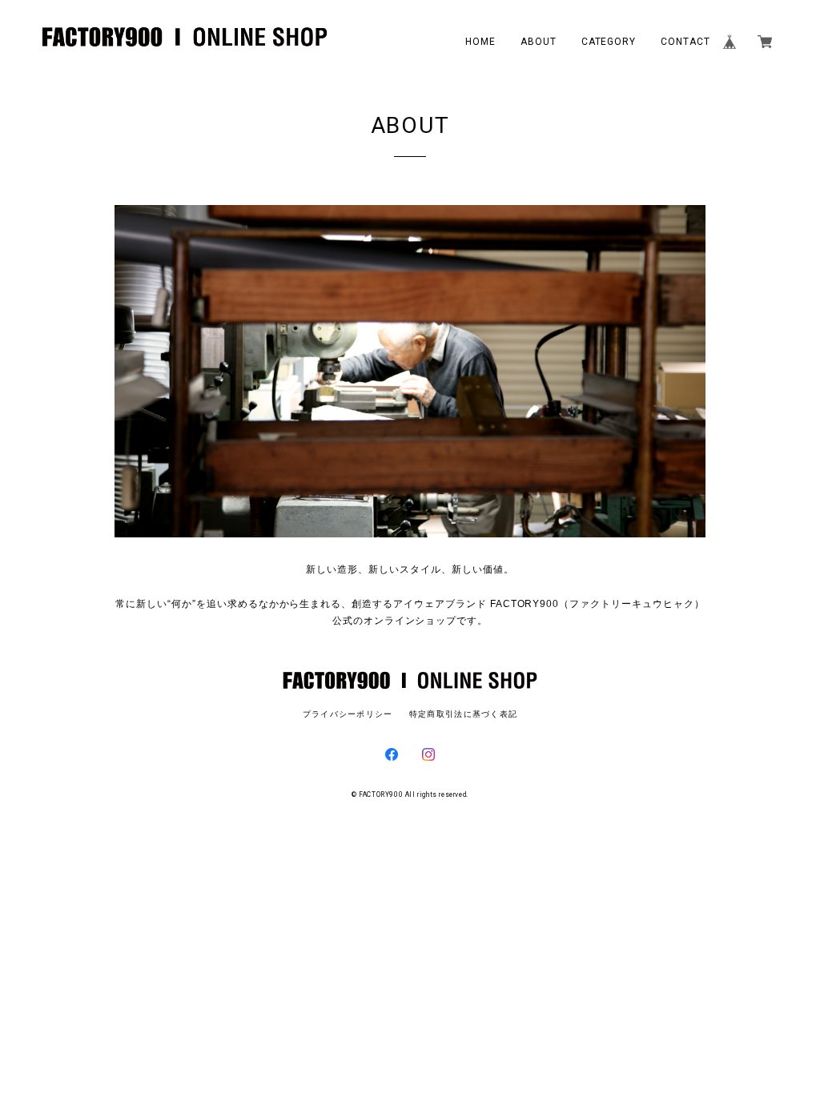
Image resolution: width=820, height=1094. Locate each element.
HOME (480, 41)
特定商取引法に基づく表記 (463, 714)
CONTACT (685, 41)
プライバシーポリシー (348, 714)
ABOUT (539, 41)
